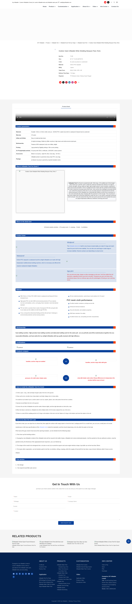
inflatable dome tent (75, 246)
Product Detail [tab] (66, 106)
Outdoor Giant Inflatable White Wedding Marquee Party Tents (104, 42)
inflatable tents (43, 427)
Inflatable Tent (55, 42)
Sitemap (70, 601)
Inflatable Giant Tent (82, 42)
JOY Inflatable (40, 42)
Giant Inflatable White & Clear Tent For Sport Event (106, 545)
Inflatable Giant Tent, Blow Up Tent (75, 543)
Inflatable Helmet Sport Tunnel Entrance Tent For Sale (24, 546)
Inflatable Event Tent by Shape (68, 42)
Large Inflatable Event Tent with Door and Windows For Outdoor (52, 546)
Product (48, 42)
